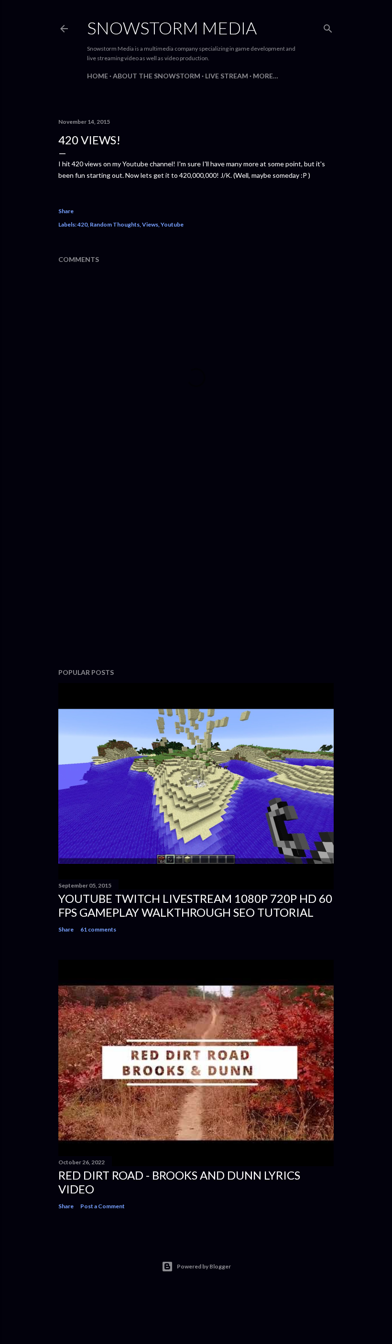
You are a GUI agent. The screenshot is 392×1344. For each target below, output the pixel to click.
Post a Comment (102, 1206)
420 (82, 224)
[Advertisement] (196, 577)
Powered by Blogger (204, 1266)
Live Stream (226, 76)
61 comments (98, 929)
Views (150, 224)
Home (97, 76)
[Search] (328, 26)
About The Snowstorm (156, 76)
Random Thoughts (115, 224)
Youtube (172, 224)
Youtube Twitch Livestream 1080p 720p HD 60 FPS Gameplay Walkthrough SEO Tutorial (195, 905)
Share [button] (66, 211)
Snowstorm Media (172, 27)
